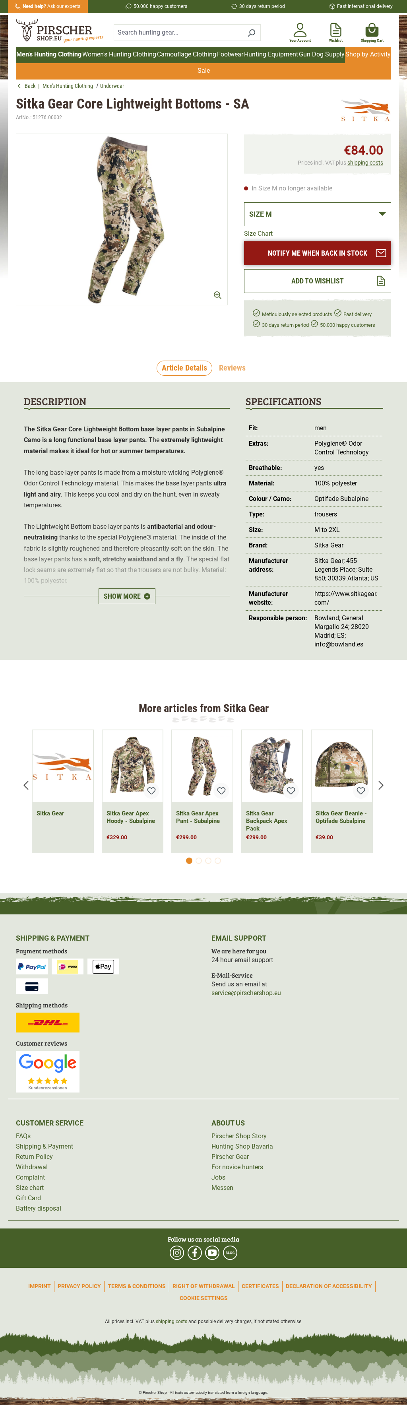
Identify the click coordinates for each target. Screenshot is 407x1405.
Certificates (260, 1286)
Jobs (218, 1177)
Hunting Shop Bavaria (242, 1146)
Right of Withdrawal (203, 1286)
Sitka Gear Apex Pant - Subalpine (198, 817)
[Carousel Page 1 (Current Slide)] (189, 861)
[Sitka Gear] (366, 110)
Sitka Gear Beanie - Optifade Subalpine (341, 817)
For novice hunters (237, 1167)
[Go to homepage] (60, 31)
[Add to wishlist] (151, 791)
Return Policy (34, 1156)
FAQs (23, 1136)
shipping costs (365, 162)
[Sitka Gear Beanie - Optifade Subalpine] (342, 766)
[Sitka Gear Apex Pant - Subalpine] (202, 766)
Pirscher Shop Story (239, 1136)
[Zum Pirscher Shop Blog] (230, 1253)
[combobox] (178, 32)
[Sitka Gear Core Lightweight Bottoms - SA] (121, 219)
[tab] (184, 368)
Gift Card (28, 1198)
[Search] (251, 32)
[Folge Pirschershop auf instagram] (177, 1253)
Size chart (30, 1188)
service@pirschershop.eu (246, 993)
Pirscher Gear (230, 1156)
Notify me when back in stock (317, 253)
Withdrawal (32, 1167)
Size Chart (258, 233)
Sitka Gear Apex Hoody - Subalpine (131, 817)
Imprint (39, 1286)
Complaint (30, 1177)
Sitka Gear (50, 813)
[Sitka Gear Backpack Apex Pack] (272, 766)
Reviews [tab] (232, 368)
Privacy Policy (79, 1286)
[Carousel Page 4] (218, 861)
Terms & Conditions (137, 1286)
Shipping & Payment (44, 1146)
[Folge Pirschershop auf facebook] (195, 1253)
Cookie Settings (204, 1298)
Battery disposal (38, 1208)
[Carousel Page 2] (199, 861)
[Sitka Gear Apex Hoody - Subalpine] (133, 766)
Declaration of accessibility (329, 1286)
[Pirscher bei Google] (47, 1071)
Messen (222, 1188)
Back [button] (31, 86)
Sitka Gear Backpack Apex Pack (266, 821)
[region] (122, 219)
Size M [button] (260, 214)
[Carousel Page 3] (208, 861)
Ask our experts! (52, 6)
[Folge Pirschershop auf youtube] (212, 1253)
